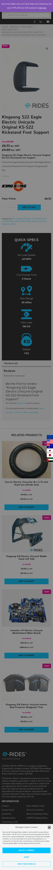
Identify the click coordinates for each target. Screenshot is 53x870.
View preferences (26, 864)
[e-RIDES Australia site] (50, 446)
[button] (49, 827)
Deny (26, 857)
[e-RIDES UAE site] (50, 460)
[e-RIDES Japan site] (50, 455)
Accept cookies (26, 850)
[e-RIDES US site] (50, 441)
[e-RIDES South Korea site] (50, 451)
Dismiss (42, 8)
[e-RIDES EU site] (50, 437)
